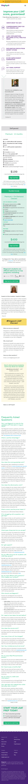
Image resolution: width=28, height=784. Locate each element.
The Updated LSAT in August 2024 (12, 435)
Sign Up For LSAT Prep (11, 281)
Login (15, 741)
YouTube (15, 752)
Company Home (4, 752)
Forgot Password (17, 743)
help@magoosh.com (19, 552)
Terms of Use (3, 741)
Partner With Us (4, 754)
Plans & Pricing (17, 739)
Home (2, 739)
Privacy (2, 746)
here (19, 573)
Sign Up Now (14, 178)
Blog (15, 754)
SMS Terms (3, 743)
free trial (11, 260)
